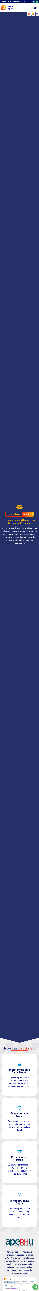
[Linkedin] (33, 1)
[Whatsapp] (37, 1)
